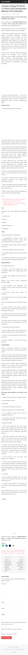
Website (3, 614)
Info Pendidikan (5, 1)
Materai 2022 (22, 550)
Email (3, 608)
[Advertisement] (14, 79)
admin (14, 14)
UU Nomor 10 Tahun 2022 (9, 553)
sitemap (14, 652)
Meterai (8, 551)
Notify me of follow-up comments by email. (11, 629)
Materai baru (4, 551)
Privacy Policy (6, 649)
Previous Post (8, 564)
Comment (4, 583)
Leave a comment (20, 553)
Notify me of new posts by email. (9, 634)
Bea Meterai (16, 550)
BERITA (8, 550)
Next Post (19, 563)
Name (3, 602)
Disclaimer (12, 649)
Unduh (14, 533)
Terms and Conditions (19, 649)
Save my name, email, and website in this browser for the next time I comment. (13, 623)
